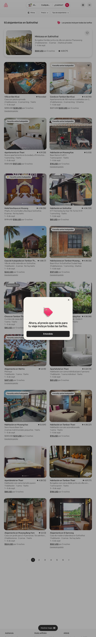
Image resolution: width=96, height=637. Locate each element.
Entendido (48, 334)
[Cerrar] (69, 300)
